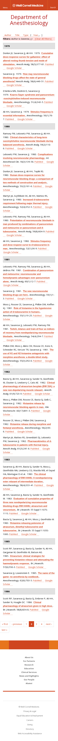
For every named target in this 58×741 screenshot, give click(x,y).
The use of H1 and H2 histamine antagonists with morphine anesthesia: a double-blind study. (28, 353)
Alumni (29, 683)
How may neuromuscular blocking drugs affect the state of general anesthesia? (26, 78)
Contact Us (53, 644)
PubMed (9, 119)
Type (25, 35)
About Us (29, 657)
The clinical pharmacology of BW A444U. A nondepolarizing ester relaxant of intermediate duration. (27, 478)
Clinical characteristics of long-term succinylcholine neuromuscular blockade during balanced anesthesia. (28, 141)
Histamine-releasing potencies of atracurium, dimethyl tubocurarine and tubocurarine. (23, 527)
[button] (53, 5)
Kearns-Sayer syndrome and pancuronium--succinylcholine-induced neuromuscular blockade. (29, 98)
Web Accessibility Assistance (30, 733)
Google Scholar (14, 67)
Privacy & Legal (29, 711)
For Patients (29, 661)
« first (5, 623)
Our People (29, 679)
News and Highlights (29, 676)
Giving (29, 724)
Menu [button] (5, 7)
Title (17, 35)
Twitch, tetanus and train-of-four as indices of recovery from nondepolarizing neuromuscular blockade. (28, 333)
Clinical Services (29, 672)
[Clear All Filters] (43, 38)
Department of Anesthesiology (29, 20)
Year (35, 35)
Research (29, 665)
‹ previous (17, 623)
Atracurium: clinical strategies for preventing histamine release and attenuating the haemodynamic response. (28, 560)
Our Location (4, 644)
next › (49, 623)
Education (29, 668)
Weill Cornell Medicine (29, 696)
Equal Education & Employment (30, 715)
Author (7, 35)
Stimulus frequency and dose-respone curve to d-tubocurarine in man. (27, 245)
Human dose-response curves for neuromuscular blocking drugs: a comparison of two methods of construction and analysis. (28, 179)
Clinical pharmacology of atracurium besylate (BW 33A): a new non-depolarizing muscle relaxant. (29, 386)
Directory (30, 729)
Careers (29, 720)
